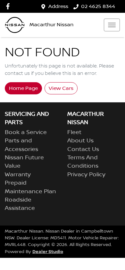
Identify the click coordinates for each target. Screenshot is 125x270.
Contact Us (83, 149)
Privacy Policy (86, 174)
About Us (80, 140)
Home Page (23, 88)
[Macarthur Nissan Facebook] (9, 6)
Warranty (18, 174)
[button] (112, 25)
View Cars (61, 88)
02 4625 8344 (98, 6)
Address (58, 6)
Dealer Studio (47, 251)
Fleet (74, 132)
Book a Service (26, 132)
